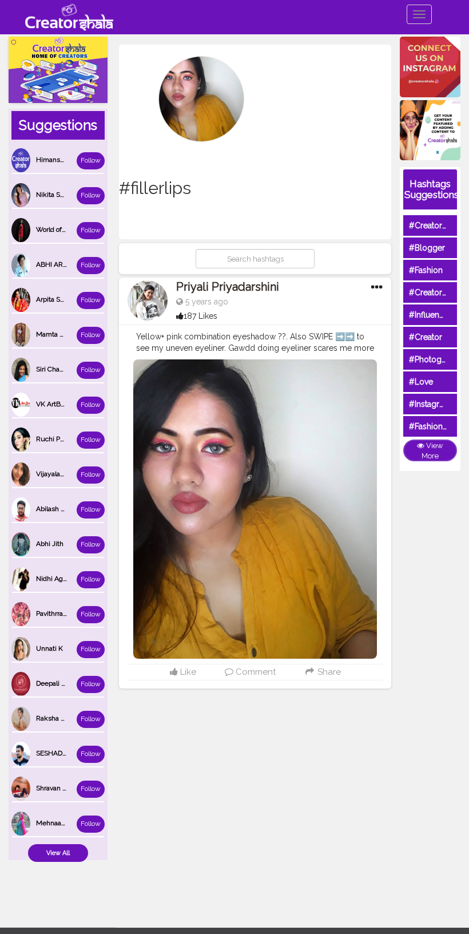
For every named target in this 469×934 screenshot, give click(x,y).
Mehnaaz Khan (59, 823)
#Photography (436, 359)
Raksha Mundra (60, 718)
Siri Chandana (57, 369)
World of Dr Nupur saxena (76, 229)
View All (58, 853)
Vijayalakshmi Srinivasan (74, 474)
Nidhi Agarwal (58, 579)
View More (432, 451)
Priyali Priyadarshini (227, 287)
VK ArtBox (51, 404)
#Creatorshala (435, 225)
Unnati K (49, 648)
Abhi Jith (49, 544)
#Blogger (427, 247)
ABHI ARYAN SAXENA (70, 264)
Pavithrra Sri (54, 614)
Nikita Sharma (58, 195)
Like (187, 672)
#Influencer (430, 314)
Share (328, 672)
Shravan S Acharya (64, 788)
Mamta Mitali (56, 334)
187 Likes (200, 315)
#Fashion (426, 270)
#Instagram (430, 404)
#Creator (425, 337)
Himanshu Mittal (62, 160)
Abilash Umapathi (63, 509)
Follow (91, 160)
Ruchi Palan (54, 439)
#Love (421, 381)
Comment (254, 672)
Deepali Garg (56, 683)
